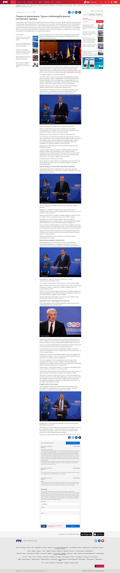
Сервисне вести (81, 5)
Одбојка (48, 551)
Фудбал (33, 551)
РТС (53, 2)
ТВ (35, 2)
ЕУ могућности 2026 (26, 6)
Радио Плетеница (62, 559)
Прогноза (86, 14)
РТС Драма (52, 557)
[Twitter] (72, 12)
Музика (37, 553)
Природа (80, 553)
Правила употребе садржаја (34, 571)
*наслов (43, 507)
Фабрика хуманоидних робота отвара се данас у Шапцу (90, 45)
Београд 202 (54, 559)
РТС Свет (39, 557)
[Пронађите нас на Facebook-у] (99, 540)
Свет (28, 5)
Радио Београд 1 (26, 559)
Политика (18, 5)
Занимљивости (30, 553)
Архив (60, 560)
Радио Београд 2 (36, 559)
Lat (101, 2)
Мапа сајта (99, 566)
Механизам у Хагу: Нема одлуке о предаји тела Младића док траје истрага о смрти (89, 27)
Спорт (19, 2)
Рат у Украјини (68, 5)
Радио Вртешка (90, 559)
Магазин (30, 2)
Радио (40, 2)
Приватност (19, 571)
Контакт (47, 562)
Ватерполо (59, 551)
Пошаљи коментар (73, 443)
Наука (75, 553)
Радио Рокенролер (72, 559)
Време (74, 5)
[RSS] (111, 2)
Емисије (47, 2)
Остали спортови (80, 551)
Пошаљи (73, 526)
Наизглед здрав (62, 554)
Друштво (45, 5)
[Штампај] (79, 12)
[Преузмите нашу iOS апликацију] (99, 534)
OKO (24, 2)
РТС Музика (86, 557)
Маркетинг (52, 562)
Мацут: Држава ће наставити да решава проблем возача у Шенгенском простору (23, 58)
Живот (24, 553)
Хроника (40, 5)
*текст (42, 513)
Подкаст (18, 6)
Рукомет (54, 551)
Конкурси (66, 562)
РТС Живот (58, 557)
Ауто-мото (72, 551)
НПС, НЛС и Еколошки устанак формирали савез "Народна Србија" (23, 38)
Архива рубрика (98, 5)
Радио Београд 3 (45, 559)
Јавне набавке (59, 562)
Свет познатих (56, 553)
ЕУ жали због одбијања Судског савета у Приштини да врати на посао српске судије (23, 45)
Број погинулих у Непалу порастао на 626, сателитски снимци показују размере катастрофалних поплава (89, 40)
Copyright (24, 571)
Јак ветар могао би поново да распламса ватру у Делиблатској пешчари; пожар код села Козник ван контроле (90, 53)
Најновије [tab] (85, 18)
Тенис (43, 551)
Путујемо (50, 553)
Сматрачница (89, 5)
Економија (51, 5)
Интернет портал (74, 562)
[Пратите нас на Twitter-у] (95, 540)
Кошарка (39, 551)
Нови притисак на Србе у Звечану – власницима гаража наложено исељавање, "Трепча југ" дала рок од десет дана (23, 51)
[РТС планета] (90, 2)
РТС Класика (66, 557)
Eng (105, 2)
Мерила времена (59, 5)
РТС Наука (45, 557)
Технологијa (43, 553)
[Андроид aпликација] (93, 63)
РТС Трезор (79, 557)
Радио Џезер (99, 559)
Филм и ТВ (69, 553)
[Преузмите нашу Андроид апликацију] (86, 534)
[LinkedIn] (76, 12)
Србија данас (33, 5)
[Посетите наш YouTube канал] (102, 540)
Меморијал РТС (89, 551)
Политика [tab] (19, 35)
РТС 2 (30, 557)
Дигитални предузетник (89, 553)
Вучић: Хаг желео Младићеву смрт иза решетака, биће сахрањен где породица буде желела (23, 64)
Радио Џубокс (82, 559)
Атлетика (66, 551)
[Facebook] (69, 12)
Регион (24, 5)
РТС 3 (34, 557)
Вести (13, 2)
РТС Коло (72, 557)
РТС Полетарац (94, 557)
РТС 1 (26, 557)
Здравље (63, 553)
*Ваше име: (43, 501)
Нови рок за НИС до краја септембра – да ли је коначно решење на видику (89, 33)
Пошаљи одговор (76, 446)
